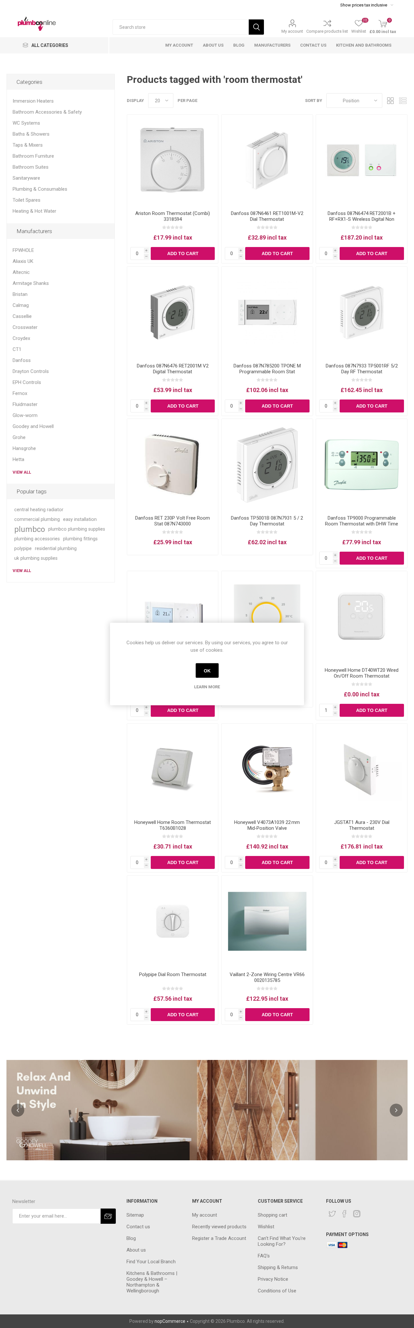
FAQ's (264, 1256)
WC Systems (26, 123)
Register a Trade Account (219, 1238)
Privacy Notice (273, 1279)
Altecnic (21, 272)
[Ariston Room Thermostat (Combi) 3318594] (172, 160)
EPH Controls (27, 382)
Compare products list (327, 31)
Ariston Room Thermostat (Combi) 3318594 (172, 216)
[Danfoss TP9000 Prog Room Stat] (361, 464)
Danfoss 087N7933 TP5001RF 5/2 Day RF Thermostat (362, 369)
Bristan (20, 294)
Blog (131, 1238)
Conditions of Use (277, 1291)
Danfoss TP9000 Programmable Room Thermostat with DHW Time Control (361, 524)
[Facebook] (344, 1214)
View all (22, 472)
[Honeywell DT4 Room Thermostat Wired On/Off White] (361, 616)
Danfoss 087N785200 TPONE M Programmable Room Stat (267, 369)
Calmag (21, 305)
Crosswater (25, 327)
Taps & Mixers (28, 145)
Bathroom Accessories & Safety (47, 112)
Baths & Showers (31, 134)
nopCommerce (170, 1321)
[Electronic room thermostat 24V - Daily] (267, 616)
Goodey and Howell (33, 426)
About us (136, 1250)
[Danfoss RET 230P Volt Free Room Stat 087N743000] (172, 464)
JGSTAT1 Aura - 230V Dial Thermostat (361, 825)
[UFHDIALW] (172, 921)
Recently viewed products (219, 1227)
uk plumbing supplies (36, 558)
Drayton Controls (31, 371)
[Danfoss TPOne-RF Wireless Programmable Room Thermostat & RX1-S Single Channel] (172, 616)
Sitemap (135, 1215)
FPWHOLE (23, 250)
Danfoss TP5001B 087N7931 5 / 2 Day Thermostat (267, 521)
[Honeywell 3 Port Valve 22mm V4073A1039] (267, 769)
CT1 (17, 349)
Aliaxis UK (23, 261)
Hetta (18, 459)
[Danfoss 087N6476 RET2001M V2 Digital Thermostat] (172, 312)
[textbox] (181, 27)
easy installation (80, 519)
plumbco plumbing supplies (76, 529)
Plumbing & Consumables (40, 189)
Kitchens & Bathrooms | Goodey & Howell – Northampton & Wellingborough (151, 1282)
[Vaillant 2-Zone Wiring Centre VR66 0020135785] (267, 921)
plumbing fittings (80, 539)
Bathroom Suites (31, 167)
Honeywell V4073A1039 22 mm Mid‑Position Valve (267, 825)
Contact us (138, 1227)
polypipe (23, 548)
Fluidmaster (25, 404)
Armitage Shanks (31, 283)
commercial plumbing (37, 519)
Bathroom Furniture (33, 156)
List (403, 100)
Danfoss (22, 360)
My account (292, 31)
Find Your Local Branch (151, 1262)
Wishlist (266, 1227)
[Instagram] (357, 1214)
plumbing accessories (37, 539)
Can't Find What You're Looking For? (282, 1241)
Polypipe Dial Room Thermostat (172, 974)
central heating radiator (38, 509)
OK (207, 670)
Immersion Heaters (33, 101)
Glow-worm (25, 415)
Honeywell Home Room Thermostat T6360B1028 (172, 825)
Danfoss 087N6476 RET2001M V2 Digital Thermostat (173, 369)
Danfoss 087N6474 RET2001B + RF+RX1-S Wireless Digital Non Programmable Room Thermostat (362, 219)
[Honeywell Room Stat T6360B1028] (172, 769)
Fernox (20, 393)
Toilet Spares (26, 200)
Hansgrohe (24, 448)
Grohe (19, 437)
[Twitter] (332, 1214)
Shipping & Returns (278, 1267)
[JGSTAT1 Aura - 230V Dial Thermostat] (361, 769)
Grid (390, 100)
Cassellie (22, 316)
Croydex (21, 338)
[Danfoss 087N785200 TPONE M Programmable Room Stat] (267, 312)
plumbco (29, 529)
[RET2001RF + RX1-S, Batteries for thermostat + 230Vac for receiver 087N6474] (361, 160)
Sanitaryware (26, 178)
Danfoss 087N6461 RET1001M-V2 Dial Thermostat (267, 216)
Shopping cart (272, 1215)
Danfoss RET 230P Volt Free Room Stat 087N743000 (172, 521)
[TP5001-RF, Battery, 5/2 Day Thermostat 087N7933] (361, 312)
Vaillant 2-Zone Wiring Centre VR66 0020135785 (267, 977)
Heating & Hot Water (34, 211)
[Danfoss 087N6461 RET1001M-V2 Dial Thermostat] (267, 160)
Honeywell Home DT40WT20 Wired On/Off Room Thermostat (361, 673)
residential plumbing (56, 548)
